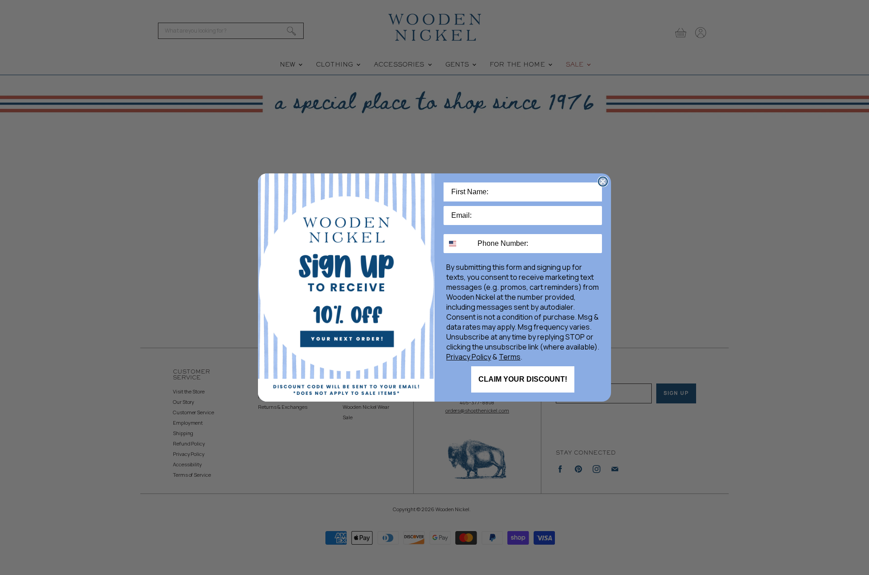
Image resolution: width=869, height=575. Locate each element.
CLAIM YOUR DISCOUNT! (522, 379)
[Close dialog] (602, 181)
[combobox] (458, 244)
